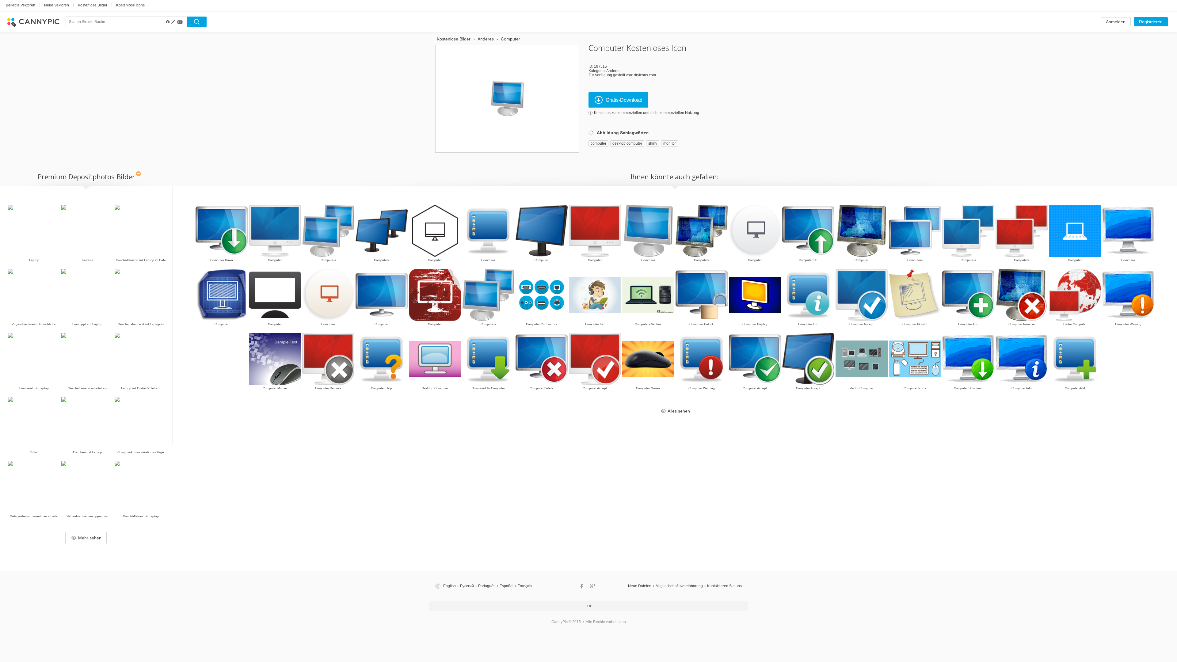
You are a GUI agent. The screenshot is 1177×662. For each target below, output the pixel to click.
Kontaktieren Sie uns (724, 586)
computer (598, 143)
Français (525, 586)
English (449, 586)
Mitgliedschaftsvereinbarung (679, 586)
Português (486, 586)
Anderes (613, 71)
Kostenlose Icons (130, 5)
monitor (669, 143)
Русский (467, 586)
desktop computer (627, 143)
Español (506, 586)
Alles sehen (679, 411)
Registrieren (1151, 21)
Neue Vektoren (56, 5)
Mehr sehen (89, 537)
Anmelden (1116, 21)
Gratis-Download (624, 100)
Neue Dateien (639, 586)
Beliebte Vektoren (20, 5)
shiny (652, 143)
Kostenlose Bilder (92, 5)
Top (588, 606)
